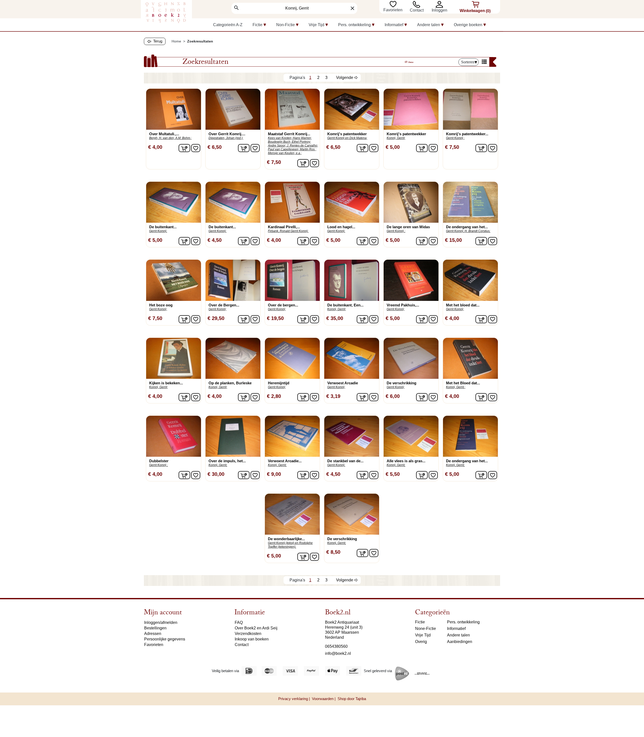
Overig (421, 641)
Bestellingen (155, 628)
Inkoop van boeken (252, 639)
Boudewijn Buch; (279, 142)
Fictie (420, 622)
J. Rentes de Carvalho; (302, 145)
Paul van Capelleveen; (283, 149)
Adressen (152, 633)
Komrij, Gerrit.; (455, 387)
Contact (417, 10)
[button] (441, 4)
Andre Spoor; (277, 145)
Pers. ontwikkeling (463, 622)
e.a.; (299, 153)
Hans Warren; (302, 138)
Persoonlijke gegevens (164, 639)
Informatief (456, 628)
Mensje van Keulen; (281, 153)
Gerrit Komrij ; (455, 138)
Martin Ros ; (308, 149)
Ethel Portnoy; (301, 142)
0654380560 (336, 646)
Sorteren (467, 62)
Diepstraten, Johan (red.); (226, 138)
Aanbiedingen (459, 641)
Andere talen (458, 635)
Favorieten (393, 10)
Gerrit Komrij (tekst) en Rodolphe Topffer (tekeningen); (290, 544)
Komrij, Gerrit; (396, 138)
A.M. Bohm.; (183, 138)
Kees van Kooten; (280, 138)
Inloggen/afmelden (160, 622)
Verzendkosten (248, 633)
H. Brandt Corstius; (477, 231)
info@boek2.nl (338, 653)
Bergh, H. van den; (162, 138)
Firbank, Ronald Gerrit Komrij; (288, 231)
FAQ (239, 622)
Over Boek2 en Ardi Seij (256, 628)
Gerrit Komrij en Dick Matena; (347, 138)
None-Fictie (425, 628)
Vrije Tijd (423, 635)
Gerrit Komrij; (158, 231)
